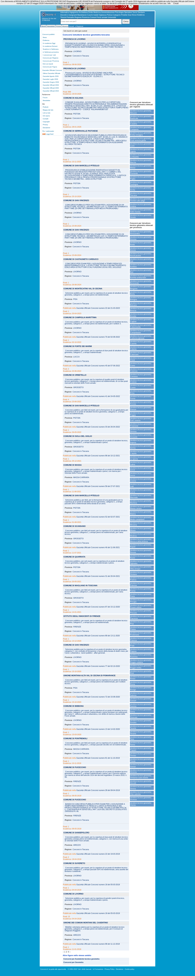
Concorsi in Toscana (81, 56)
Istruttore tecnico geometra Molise (140, 167)
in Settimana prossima (51, 52)
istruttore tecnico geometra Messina (140, 524)
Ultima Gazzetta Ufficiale (51, 73)
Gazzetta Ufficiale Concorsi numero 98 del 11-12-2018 (98, 944)
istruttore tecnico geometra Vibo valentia (140, 793)
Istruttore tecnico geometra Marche (140, 161)
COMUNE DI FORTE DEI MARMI (77, 346)
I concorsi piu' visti (49, 55)
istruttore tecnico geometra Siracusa (140, 716)
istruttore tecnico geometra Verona (140, 787)
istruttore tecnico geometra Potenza (140, 639)
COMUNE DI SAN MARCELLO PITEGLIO (81, 166)
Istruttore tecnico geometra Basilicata (140, 117)
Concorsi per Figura (50, 67)
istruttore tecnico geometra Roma (140, 683)
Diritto (90, 12)
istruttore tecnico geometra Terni (140, 738)
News (45, 37)
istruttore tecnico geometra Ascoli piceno (140, 255)
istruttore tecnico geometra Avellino (140, 266)
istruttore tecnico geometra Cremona (140, 375)
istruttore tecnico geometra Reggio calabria (140, 661)
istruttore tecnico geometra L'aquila (140, 452)
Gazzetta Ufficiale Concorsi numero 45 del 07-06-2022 (98, 366)
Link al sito (46, 113)
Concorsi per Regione (50, 58)
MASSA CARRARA (81, 477)
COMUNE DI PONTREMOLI (75, 739)
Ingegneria (74, 12)
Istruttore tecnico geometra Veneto (140, 216)
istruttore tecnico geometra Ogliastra (140, 562)
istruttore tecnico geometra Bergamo (140, 287)
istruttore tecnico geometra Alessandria (140, 233)
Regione (78, 17)
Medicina (97, 12)
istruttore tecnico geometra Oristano (140, 573)
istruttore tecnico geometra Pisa (140, 623)
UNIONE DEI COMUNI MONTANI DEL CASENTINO (85, 923)
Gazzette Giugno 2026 (51, 82)
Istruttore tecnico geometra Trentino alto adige (140, 200)
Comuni (93, 17)
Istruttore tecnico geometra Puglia (140, 178)
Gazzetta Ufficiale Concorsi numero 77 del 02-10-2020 (98, 666)
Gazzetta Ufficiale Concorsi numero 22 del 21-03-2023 (98, 308)
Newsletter (46, 100)
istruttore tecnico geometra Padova (140, 579)
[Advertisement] (142, 64)
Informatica (64, 12)
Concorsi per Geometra (73, 962)
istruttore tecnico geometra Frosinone (140, 425)
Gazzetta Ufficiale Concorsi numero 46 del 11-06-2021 (98, 547)
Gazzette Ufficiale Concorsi (52, 70)
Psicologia (119, 12)
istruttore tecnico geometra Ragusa (140, 650)
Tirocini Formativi (67, 17)
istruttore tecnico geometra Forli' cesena (140, 419)
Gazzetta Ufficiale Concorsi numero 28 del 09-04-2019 (98, 790)
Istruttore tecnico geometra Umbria (140, 205)
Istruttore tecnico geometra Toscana (140, 194)
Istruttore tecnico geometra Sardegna (140, 183)
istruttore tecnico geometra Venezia (140, 771)
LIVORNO (77, 51)
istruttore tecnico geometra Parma (140, 590)
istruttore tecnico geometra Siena (140, 711)
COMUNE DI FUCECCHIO (74, 767)
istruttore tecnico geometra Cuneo (140, 386)
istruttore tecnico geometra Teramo (140, 733)
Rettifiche (141, 15)
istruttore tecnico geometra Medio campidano (140, 518)
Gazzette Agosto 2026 (51, 76)
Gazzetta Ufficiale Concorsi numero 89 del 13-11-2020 (98, 636)
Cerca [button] (125, 21)
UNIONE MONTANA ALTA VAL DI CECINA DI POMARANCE (89, 676)
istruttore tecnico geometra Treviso (140, 755)
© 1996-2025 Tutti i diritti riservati (79, 969)
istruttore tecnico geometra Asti (140, 260)
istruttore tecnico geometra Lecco (140, 474)
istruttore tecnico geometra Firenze (140, 408)
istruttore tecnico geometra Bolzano (140, 304)
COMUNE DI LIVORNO (73, 894)
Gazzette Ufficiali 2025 (51, 88)
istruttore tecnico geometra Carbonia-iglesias (140, 337)
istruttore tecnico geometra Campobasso (140, 332)
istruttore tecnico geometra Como (140, 364)
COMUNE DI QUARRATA (74, 557)
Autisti (95, 15)
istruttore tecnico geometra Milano (140, 529)
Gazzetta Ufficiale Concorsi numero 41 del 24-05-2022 (98, 396)
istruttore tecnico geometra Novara (140, 551)
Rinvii (134, 15)
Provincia (85, 17)
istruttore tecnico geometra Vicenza (140, 799)
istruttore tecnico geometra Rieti (140, 672)
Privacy (45, 124)
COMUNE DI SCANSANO (74, 526)
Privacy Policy (109, 969)
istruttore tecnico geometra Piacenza (140, 617)
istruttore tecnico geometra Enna (140, 392)
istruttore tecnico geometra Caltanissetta (140, 326)
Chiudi (176, 3)
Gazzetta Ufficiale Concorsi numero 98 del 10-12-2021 (98, 456)
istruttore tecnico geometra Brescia (140, 309)
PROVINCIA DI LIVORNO (74, 39)
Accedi (71, 26)
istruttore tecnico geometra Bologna (140, 299)
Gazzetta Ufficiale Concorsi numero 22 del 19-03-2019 (98, 854)
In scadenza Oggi (49, 43)
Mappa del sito (48, 110)
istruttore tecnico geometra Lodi (140, 485)
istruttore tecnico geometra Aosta (140, 244)
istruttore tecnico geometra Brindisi (140, 315)
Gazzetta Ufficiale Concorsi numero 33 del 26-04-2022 (98, 427)
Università (112, 17)
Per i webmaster (48, 131)
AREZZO (77, 845)
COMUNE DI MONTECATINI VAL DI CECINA (82, 289)
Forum (45, 97)
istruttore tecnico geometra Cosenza (140, 370)
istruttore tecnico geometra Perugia (140, 601)
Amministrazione (108, 12)
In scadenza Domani (50, 46)
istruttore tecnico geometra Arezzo (140, 249)
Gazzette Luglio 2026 (50, 79)
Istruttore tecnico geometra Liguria (140, 150)
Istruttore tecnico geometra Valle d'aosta (140, 211)
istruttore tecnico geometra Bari (140, 271)
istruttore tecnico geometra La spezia (140, 458)
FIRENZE (77, 627)
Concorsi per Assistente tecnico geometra (81, 959)
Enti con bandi (48, 64)
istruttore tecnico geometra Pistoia (140, 628)
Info (169, 3)
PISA (75, 299)
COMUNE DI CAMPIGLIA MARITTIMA (79, 318)
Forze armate (102, 17)
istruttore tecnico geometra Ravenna (140, 656)
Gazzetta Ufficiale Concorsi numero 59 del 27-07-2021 (98, 486)
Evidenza (46, 40)
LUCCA (76, 357)
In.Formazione (98, 969)
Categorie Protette (120, 15)
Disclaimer (46, 128)
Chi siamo (46, 116)
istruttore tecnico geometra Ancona (140, 238)
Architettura (83, 12)
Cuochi (90, 15)
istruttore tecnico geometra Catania (140, 348)
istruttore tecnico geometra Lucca (140, 491)
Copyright (46, 122)
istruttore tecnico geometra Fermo (140, 397)
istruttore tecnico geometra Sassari (140, 700)
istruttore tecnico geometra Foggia (140, 414)
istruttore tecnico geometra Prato (140, 645)
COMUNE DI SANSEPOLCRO (76, 833)
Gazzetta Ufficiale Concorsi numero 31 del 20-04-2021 (98, 576)
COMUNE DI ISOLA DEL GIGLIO (77, 436)
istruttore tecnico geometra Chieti (140, 359)
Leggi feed (49, 134)
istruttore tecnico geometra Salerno (140, 694)
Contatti (45, 119)
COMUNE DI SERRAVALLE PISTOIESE (80, 131)
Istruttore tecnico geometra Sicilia (140, 189)
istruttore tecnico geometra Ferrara (140, 403)
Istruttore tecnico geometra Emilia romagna (140, 134)
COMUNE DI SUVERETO (74, 863)
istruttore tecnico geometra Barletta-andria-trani (140, 277)
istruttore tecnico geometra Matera (140, 513)
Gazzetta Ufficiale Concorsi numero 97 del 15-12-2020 (98, 607)
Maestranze (82, 15)
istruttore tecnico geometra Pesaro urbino (140, 606)
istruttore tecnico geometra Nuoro (140, 557)
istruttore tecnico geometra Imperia (140, 441)
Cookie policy (129, 969)
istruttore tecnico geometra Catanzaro (140, 353)
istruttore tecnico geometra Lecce (140, 469)
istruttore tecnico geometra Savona (140, 705)
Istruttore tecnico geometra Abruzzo (140, 112)
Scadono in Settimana (50, 49)
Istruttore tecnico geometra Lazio (140, 145)
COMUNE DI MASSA (72, 465)
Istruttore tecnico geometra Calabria (140, 123)
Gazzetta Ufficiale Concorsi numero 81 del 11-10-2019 (98, 758)
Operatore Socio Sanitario (134, 12)
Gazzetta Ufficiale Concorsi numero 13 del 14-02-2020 (98, 729)
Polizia (109, 15)
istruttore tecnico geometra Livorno (140, 480)
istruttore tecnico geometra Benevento (140, 282)
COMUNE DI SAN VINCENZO (76, 201)
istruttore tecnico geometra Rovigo (140, 689)
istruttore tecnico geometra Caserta (140, 342)
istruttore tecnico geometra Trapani (140, 749)
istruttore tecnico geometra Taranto (140, 727)
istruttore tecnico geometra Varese (140, 766)
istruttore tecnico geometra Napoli (140, 546)
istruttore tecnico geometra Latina (140, 463)
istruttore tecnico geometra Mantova (140, 502)
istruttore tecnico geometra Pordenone (140, 634)
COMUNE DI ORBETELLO (74, 375)
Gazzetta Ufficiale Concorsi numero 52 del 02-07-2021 (98, 517)
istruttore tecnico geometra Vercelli (140, 782)
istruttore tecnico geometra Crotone (140, 381)
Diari (130, 15)
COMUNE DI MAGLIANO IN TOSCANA (80, 586)
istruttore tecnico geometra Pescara (140, 612)
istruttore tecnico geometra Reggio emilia (140, 667)
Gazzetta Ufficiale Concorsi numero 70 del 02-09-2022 (98, 337)
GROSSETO (78, 387)
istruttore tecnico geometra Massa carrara (140, 507)
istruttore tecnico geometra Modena (140, 535)
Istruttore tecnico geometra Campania (140, 128)
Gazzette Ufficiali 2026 (51, 85)
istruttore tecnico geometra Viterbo (140, 804)
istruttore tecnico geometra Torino (140, 744)
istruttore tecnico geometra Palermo (140, 584)
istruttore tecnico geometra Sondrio (140, 722)
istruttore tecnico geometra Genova (140, 430)
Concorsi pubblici (48, 34)
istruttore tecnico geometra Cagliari (140, 320)
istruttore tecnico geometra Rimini (140, 678)
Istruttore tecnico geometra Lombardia (140, 156)
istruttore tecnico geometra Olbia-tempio (140, 568)
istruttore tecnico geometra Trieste (140, 760)
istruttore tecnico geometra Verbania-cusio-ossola (140, 777)
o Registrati (79, 26)
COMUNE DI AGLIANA (73, 98)
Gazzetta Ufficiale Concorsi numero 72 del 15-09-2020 (98, 697)
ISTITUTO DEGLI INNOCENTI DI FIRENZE (81, 616)
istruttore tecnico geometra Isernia (140, 447)
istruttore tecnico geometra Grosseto (140, 436)
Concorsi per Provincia (51, 61)
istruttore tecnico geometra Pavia (140, 595)
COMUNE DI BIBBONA (73, 706)
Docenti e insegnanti (68, 15)
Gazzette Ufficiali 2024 (51, 91)
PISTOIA (76, 114)
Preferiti (45, 107)
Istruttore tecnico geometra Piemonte (140, 172)
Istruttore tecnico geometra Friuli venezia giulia (140, 139)
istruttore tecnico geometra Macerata (140, 496)
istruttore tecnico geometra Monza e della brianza (140, 540)
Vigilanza (102, 15)
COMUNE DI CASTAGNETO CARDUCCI (80, 259)
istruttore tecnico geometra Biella (140, 293)
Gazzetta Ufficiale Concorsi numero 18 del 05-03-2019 (98, 885)
